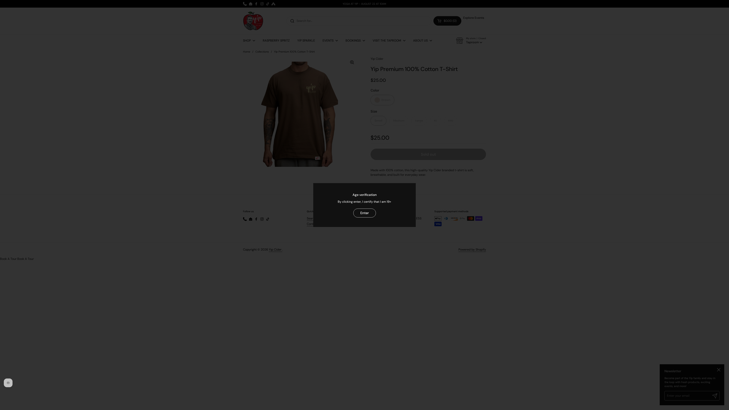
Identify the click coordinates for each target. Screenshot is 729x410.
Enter (364, 213)
